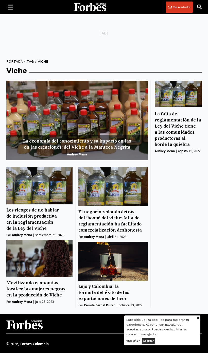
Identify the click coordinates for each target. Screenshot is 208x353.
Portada (14, 61)
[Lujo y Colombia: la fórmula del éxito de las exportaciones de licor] (113, 261)
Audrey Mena (77, 154)
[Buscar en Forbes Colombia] (199, 7)
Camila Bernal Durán (99, 305)
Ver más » (133, 340)
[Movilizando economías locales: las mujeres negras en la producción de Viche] (39, 258)
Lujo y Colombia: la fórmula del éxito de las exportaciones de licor (103, 292)
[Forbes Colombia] (90, 7)
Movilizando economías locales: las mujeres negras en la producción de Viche (35, 288)
